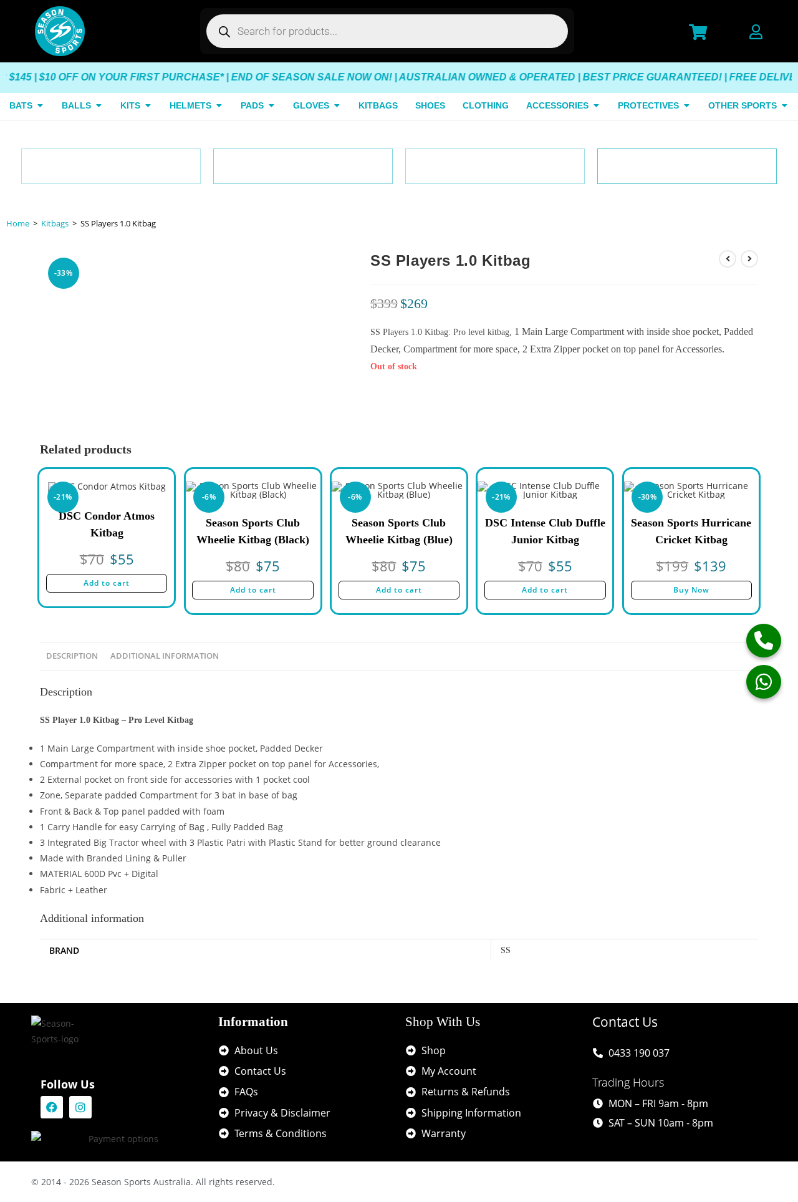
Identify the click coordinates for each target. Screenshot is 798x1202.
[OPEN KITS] (147, 105)
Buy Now (691, 589)
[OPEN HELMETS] (218, 105)
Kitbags (55, 223)
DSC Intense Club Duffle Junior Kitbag (545, 531)
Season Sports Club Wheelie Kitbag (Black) (252, 531)
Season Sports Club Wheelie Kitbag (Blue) (399, 531)
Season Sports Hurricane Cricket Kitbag (691, 531)
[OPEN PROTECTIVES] (686, 105)
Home (17, 223)
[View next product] (749, 259)
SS (506, 950)
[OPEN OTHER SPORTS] (784, 105)
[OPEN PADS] (271, 105)
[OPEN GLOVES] (336, 105)
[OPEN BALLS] (98, 105)
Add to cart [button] (107, 583)
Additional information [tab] (164, 656)
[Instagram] (80, 1107)
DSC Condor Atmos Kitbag (107, 524)
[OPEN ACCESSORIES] (596, 105)
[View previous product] (727, 259)
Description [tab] (72, 656)
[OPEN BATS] (40, 105)
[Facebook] (52, 1107)
